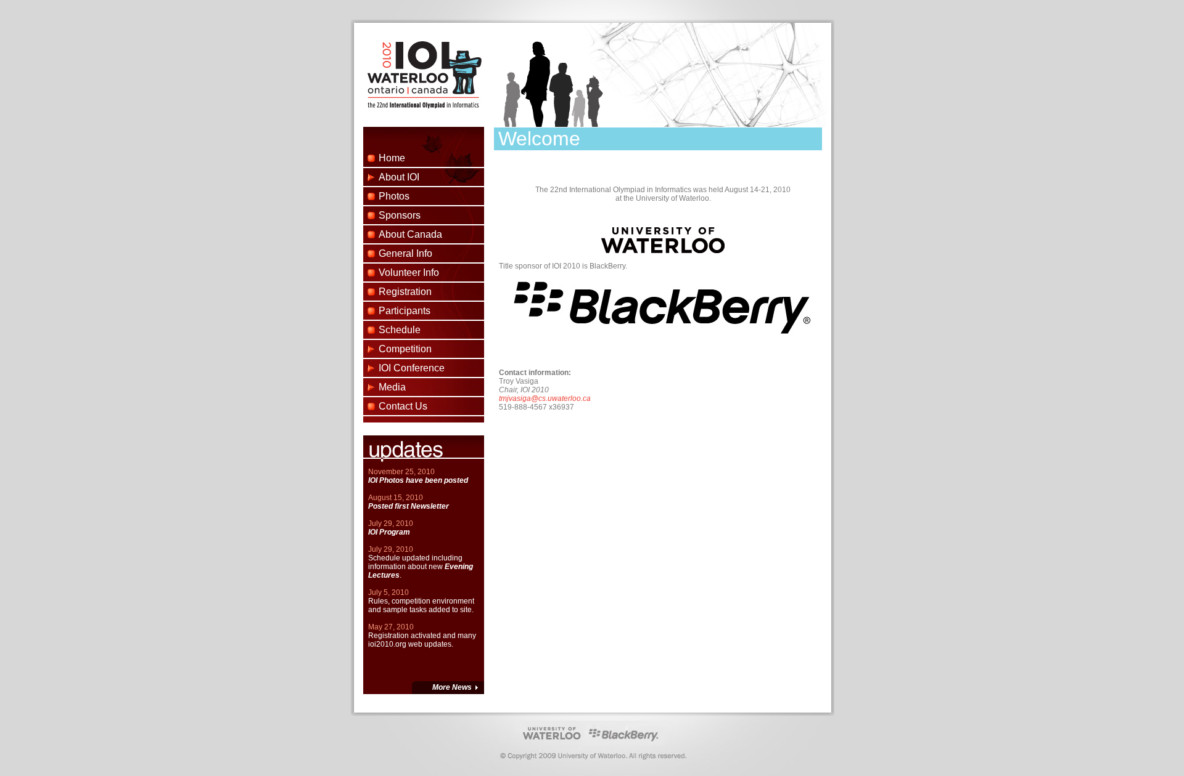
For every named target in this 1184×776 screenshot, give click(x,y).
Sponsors (400, 215)
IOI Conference (412, 368)
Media (392, 387)
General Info (405, 253)
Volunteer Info (409, 272)
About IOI (399, 177)
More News (452, 687)
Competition (405, 349)
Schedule (400, 330)
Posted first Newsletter (408, 506)
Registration (405, 291)
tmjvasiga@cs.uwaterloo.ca (545, 398)
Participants (404, 310)
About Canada (410, 234)
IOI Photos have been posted (418, 480)
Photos (394, 196)
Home (392, 158)
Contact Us (403, 406)
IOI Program (389, 532)
